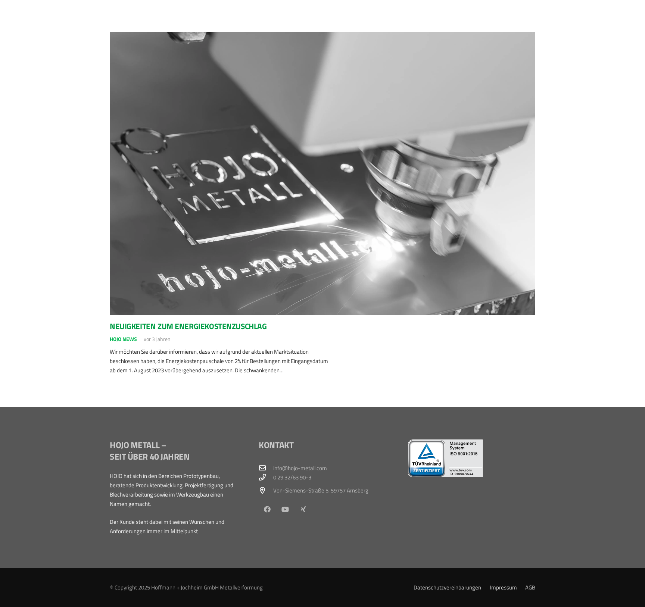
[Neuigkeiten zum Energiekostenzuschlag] (322, 173)
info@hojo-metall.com (300, 468)
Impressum (503, 587)
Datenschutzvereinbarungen (447, 587)
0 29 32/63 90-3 (292, 477)
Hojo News (123, 339)
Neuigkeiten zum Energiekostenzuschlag (188, 326)
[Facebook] (267, 509)
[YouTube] (285, 509)
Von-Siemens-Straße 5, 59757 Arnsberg (320, 490)
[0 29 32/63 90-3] (266, 477)
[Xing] (303, 509)
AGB (530, 587)
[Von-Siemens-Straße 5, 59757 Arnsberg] (266, 490)
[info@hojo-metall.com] (266, 467)
